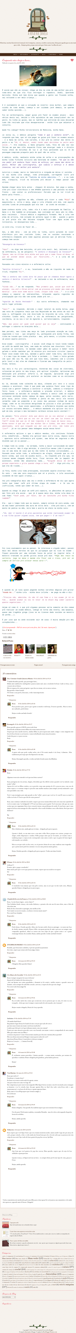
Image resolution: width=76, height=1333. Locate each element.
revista (13, 1282)
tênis (28, 1285)
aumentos (34, 1256)
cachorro (60, 1260)
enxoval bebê (45, 1272)
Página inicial (38, 665)
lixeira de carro (63, 1276)
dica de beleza (35, 1272)
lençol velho (45, 1276)
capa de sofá (55, 1263)
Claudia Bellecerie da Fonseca (17, 899)
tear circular (10, 1285)
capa (50, 1263)
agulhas (4, 1256)
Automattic (28, 1332)
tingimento (33, 1285)
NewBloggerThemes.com (50, 1332)
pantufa (40, 1278)
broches (32, 1260)
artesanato (27, 1256)
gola (35, 1274)
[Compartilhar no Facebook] (9, 637)
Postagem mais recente (7, 665)
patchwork (50, 1278)
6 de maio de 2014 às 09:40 (26, 1148)
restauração (6, 1282)
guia (44, 1274)
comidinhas (56, 1265)
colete (36, 1264)
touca (43, 1285)
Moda (44, 54)
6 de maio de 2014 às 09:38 (26, 1052)
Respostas (12, 700)
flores (30, 1274)
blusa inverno (7, 1258)
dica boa (27, 1272)
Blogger (51, 1330)
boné (66, 1258)
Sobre (61, 54)
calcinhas (10, 1263)
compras (16, 1267)
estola (10, 1274)
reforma (56, 1280)
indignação (64, 1274)
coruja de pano (56, 1267)
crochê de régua (39, 1269)
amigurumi (10, 1256)
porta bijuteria (21, 1280)
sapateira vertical (37, 1282)
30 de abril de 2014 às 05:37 (23, 724)
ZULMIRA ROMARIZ (15, 945)
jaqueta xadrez (25, 1276)
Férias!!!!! (17, 655)
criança (10, 1269)
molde (10, 1278)
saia (30, 1282)
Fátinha (9, 770)
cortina (49, 1267)
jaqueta (10, 1276)
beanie (53, 1256)
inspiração (71, 1274)
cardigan (66, 1263)
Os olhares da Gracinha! (15, 975)
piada (65, 1278)
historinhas (12, 633)
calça (5, 1263)
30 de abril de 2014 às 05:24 (42, 679)
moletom (16, 1278)
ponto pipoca (13, 1280)
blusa (70, 1256)
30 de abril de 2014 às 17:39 (22, 1018)
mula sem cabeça (23, 1278)
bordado (18, 1260)
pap (45, 1278)
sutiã (71, 1282)
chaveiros (27, 1264)
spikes (67, 1282)
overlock (35, 1278)
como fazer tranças (67, 1264)
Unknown (10, 1130)
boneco (12, 1260)
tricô (54, 1285)
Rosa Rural (40, 655)
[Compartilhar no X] (7, 637)
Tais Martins (11, 1073)
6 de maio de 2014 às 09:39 (26, 1105)
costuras (4, 1269)
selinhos (45, 1282)
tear (3, 1285)
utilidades (20, 1287)
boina (45, 1258)
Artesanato (35, 54)
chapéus (21, 1264)
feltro (26, 1274)
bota (23, 1260)
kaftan (31, 1276)
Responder (10, 695)
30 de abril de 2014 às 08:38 (37, 899)
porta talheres (29, 1280)
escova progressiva (63, 1272)
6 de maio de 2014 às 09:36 (26, 998)
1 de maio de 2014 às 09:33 (24, 1073)
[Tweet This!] (9, 630)
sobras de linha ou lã (58, 1282)
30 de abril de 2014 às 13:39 (31, 945)
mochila (5, 1278)
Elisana (9, 862)
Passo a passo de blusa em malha (19, 1241)
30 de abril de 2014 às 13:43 (32, 975)
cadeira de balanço (69, 1260)
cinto (32, 1264)
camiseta (44, 1263)
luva (69, 1276)
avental (41, 1256)
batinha (47, 1256)
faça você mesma (18, 1274)
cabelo (45, 1260)
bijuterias (65, 1256)
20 (72, 60)
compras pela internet (26, 1267)
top (38, 1285)
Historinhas (24, 54)
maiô (72, 1276)
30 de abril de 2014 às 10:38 (26, 749)
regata (62, 1280)
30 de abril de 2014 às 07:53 (21, 770)
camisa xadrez (35, 1263)
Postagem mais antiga (69, 665)
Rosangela (10, 724)
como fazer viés (6, 1267)
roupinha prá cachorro (22, 1282)
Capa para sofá (14, 1223)
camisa (16, 1263)
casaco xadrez (8, 1264)
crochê (18, 1269)
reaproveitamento (38, 1280)
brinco (27, 1260)
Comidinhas (52, 54)
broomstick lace (38, 1260)
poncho (6, 1280)
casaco (72, 1263)
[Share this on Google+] (11, 630)
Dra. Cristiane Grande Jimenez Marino (20, 679)
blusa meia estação (20, 1258)
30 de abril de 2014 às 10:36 (26, 704)
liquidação (55, 1276)
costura (65, 1267)
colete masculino (44, 1264)
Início (15, 54)
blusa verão (33, 1258)
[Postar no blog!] (6, 637)
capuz (61, 1263)
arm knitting (19, 1256)
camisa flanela (25, 1263)
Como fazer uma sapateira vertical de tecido (22, 1231)
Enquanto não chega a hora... (16, 60)
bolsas (61, 1258)
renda (72, 1280)
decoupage (7, 1272)
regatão (68, 1280)
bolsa (55, 1258)
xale (34, 1287)
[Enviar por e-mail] (4, 637)
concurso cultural (39, 1267)
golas (39, 1274)
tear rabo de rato (19, 1285)
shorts (50, 1282)
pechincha (58, 1278)
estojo (5, 1274)
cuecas (55, 1269)
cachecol (52, 1261)
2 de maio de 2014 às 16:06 (22, 1130)
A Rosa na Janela (37, 1330)
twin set (9, 1287)
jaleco (5, 1276)
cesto (15, 1264)
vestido (26, 1287)
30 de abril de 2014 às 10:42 (26, 826)
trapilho (49, 1285)
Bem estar (59, 1256)
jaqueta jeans (17, 1276)
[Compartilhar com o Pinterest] (11, 637)
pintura (72, 1278)
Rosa (13, 704)
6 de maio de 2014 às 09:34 (26, 961)
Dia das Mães (20, 1272)
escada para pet (53, 1272)
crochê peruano (48, 1269)
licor (50, 1276)
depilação (13, 1272)
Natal (30, 1278)
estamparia (71, 1272)
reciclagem (48, 1280)
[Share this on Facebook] (7, 630)
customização (70, 1270)
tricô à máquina (67, 1284)
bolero (51, 1258)
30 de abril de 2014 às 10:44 (27, 924)
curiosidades (61, 1269)
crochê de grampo (30, 1269)
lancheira (38, 1276)
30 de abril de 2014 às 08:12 (21, 862)
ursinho (15, 1287)
